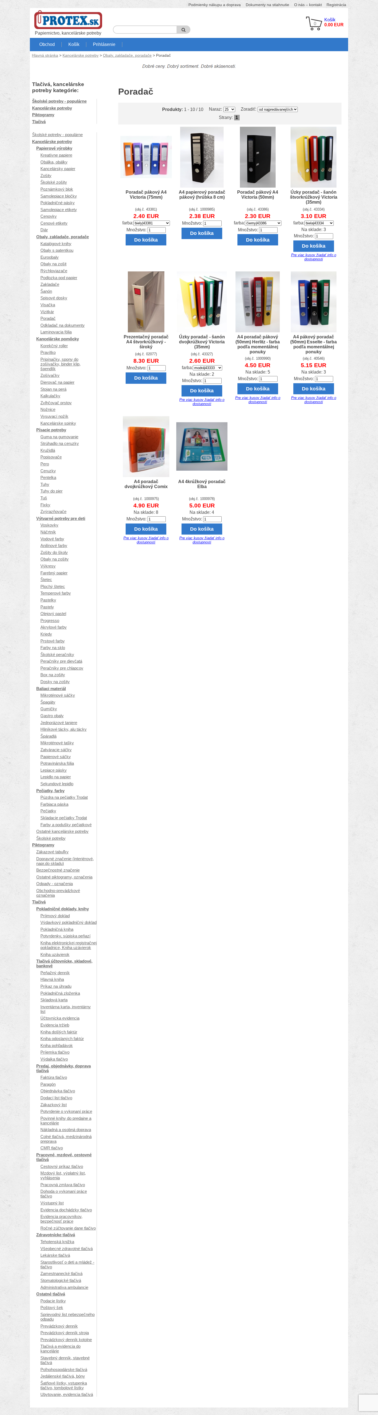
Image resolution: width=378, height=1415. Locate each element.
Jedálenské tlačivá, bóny (62, 1376)
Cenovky (48, 216)
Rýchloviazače (53, 270)
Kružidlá (47, 450)
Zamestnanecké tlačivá (61, 1273)
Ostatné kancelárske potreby (62, 831)
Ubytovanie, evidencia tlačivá (66, 1394)
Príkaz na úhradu (55, 986)
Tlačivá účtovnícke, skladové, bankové (64, 963)
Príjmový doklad (55, 915)
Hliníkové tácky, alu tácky (63, 729)
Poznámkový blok (56, 189)
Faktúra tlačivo (53, 1077)
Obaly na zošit (53, 263)
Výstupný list (52, 1203)
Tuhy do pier (51, 491)
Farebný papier (54, 573)
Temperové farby (55, 593)
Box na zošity (52, 674)
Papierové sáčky (55, 756)
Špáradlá (48, 736)
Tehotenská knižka (57, 1241)
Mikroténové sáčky (57, 695)
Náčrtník (48, 532)
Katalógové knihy (55, 243)
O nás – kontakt (308, 5)
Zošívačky (49, 375)
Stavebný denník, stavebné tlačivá (65, 1360)
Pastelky (48, 600)
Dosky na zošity (55, 681)
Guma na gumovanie (59, 436)
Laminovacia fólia (56, 332)
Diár (44, 229)
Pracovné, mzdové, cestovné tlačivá (64, 1157)
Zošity (45, 175)
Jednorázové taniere (58, 722)
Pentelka (48, 477)
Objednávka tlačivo (57, 1091)
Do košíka (146, 240)
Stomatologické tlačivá (60, 1280)
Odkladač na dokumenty (62, 325)
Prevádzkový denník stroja (64, 1332)
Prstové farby (52, 641)
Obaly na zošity (54, 559)
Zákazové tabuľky (52, 851)
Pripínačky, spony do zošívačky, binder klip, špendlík (60, 364)
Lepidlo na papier (55, 776)
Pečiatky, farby (50, 790)
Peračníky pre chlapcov (61, 668)
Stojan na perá (53, 389)
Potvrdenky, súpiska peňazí (65, 936)
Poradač (48, 318)
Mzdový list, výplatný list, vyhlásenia (63, 1175)
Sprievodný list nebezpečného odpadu (67, 1316)
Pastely (47, 607)
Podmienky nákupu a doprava (214, 5)
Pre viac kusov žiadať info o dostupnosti (313, 257)
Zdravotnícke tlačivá (55, 1234)
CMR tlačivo (51, 1148)
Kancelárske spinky (58, 423)
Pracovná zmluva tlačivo (62, 1184)
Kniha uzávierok (54, 954)
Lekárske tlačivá (55, 1255)
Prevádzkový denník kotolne (66, 1339)
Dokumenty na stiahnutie (267, 5)
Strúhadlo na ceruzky (59, 443)
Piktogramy (43, 114)
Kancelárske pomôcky (57, 338)
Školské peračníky (57, 654)
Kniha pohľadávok (56, 1045)
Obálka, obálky (54, 162)
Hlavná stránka (45, 55)
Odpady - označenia (54, 883)
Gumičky (48, 708)
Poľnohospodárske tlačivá (63, 1369)
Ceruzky (48, 470)
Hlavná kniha (52, 979)
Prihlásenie (104, 44)
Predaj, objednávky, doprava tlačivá (63, 1068)
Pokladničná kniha (56, 929)
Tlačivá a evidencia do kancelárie (60, 1348)
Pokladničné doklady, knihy (62, 908)
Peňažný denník (55, 972)
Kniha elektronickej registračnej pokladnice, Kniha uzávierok (68, 945)
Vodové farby (52, 539)
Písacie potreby (51, 429)
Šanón (46, 291)
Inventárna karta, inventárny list (65, 1009)
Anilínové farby (53, 545)
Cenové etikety (54, 223)
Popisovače (51, 457)
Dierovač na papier (57, 382)
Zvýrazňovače (53, 511)
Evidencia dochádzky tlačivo (66, 1209)
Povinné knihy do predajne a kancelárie (65, 1120)
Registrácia (336, 5)
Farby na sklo (52, 647)
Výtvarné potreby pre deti (60, 518)
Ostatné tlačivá (50, 1294)
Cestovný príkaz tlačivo (61, 1166)
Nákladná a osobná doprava (65, 1129)
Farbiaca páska (54, 804)
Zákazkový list (53, 1104)
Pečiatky (48, 810)
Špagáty (47, 702)
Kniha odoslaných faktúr (62, 1038)
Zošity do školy (54, 552)
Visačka (47, 304)
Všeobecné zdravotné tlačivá (66, 1248)
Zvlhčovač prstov (56, 402)
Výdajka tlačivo (54, 1059)
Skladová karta (54, 999)
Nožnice (47, 409)
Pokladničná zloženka (60, 993)
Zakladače (49, 284)
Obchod (47, 44)
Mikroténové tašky (57, 742)
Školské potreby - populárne (59, 101)
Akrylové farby (53, 627)
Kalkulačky (50, 395)
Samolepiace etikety (58, 209)
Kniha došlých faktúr (58, 1032)
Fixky (45, 504)
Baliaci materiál (51, 688)
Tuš (43, 498)
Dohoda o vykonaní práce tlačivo (63, 1193)
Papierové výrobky (54, 148)
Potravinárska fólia (57, 763)
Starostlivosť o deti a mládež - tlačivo (67, 1264)
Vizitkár (47, 311)
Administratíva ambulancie (64, 1287)
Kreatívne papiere (56, 155)
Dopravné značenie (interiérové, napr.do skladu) (65, 861)
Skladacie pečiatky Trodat (63, 817)
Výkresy (48, 566)
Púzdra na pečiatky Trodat (64, 797)
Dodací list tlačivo (56, 1097)
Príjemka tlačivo (54, 1052)
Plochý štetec (52, 586)
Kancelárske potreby (81, 55)
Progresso (49, 620)
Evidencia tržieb (54, 1025)
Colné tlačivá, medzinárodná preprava (66, 1139)
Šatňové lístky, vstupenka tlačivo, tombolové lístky (63, 1385)
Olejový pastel (53, 613)
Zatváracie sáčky (56, 749)
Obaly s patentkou (56, 250)
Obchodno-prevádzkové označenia (58, 893)
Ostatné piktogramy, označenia (64, 877)
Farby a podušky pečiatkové (66, 824)
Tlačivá (39, 121)
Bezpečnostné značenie (58, 870)
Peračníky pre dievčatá (61, 661)
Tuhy (44, 484)
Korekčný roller (54, 345)
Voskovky (49, 525)
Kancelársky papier (57, 168)
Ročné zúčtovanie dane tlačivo (68, 1228)
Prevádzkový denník (59, 1326)
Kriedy (46, 634)
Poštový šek (51, 1307)
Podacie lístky (53, 1301)
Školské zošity (53, 182)
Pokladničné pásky (57, 202)
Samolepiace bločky (58, 196)
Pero (44, 464)
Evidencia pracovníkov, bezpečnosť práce (61, 1219)
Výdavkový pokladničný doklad (68, 922)
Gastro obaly (52, 715)
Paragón (48, 1084)
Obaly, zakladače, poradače (127, 55)
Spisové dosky (53, 298)
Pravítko (48, 352)
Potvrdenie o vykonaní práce (66, 1111)
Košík (73, 44)
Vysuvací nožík (54, 416)
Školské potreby (51, 838)
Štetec (46, 579)
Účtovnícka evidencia (59, 1018)
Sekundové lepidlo (56, 783)
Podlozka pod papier (58, 277)
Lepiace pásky (53, 770)
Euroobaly (49, 257)
